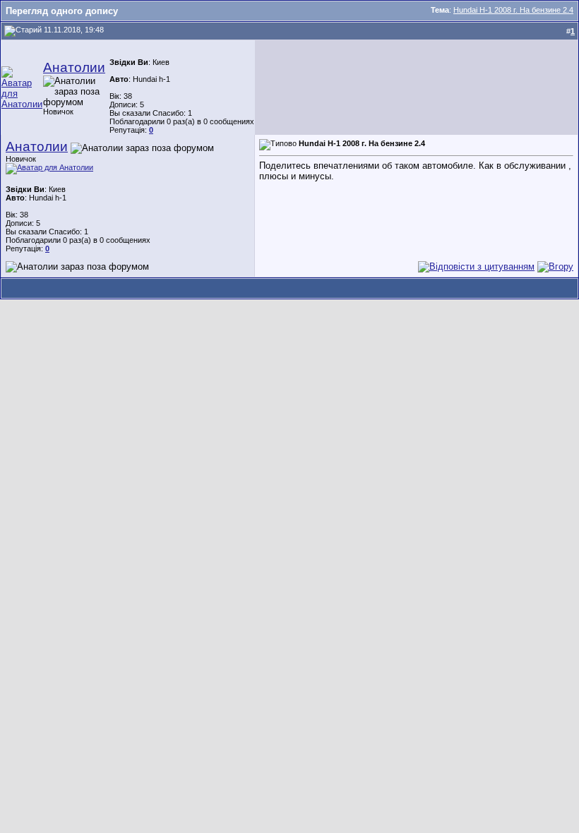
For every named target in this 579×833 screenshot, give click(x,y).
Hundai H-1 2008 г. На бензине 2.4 (513, 10)
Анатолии (74, 67)
